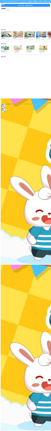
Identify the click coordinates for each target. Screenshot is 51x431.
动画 (35, 1)
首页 (30, 1)
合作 (45, 1)
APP (40, 1)
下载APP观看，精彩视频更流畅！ (25, 5)
